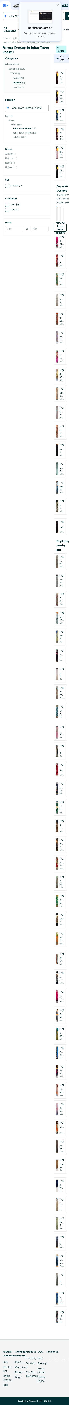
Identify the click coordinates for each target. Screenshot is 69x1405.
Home (5, 38)
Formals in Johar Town (12, 42)
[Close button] (58, 5)
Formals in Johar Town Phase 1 (39, 42)
